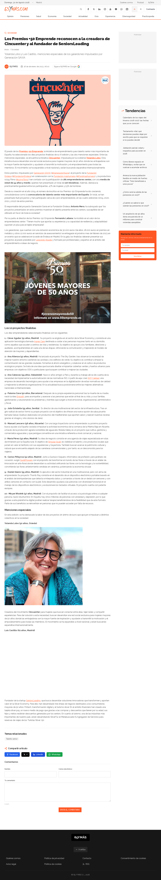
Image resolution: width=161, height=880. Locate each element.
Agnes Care (39, 341)
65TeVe (151, 3)
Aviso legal (11, 864)
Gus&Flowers (26, 460)
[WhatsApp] (121, 9)
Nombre (7, 769)
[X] (93, 9)
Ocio (96, 16)
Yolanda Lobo (93, 158)
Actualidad (83, 16)
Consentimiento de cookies (133, 858)
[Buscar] (80, 9)
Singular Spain (54, 442)
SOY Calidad (93, 378)
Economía (52, 16)
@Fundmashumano (86, 176)
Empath (20, 396)
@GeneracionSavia (60, 173)
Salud (38, 16)
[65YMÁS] (7, 67)
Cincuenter (54, 158)
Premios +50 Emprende (31, 151)
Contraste (150, 9)
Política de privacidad (54, 858)
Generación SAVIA (42, 173)
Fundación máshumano (65, 176)
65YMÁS (14, 66)
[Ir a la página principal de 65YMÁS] (16, 9)
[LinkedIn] (99, 9)
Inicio (7, 50)
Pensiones (25, 16)
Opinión (10, 16)
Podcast (140, 3)
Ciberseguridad (128, 16)
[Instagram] (105, 9)
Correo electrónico (65, 769)
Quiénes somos (126, 3)
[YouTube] (110, 9)
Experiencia (110, 16)
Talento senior (12, 739)
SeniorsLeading (33, 700)
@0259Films (22, 179)
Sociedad (67, 16)
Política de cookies (53, 864)
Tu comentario (10, 780)
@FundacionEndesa (22, 176)
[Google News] (127, 9)
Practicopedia (148, 16)
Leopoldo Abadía (44, 240)
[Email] (116, 9)
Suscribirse (138, 256)
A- (135, 9)
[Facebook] (88, 9)
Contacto (87, 858)
